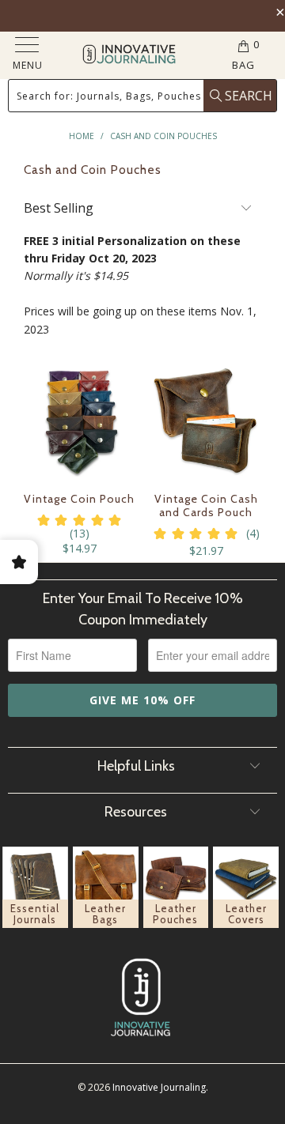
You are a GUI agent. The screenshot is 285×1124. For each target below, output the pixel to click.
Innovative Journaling (159, 1087)
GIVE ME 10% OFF (142, 699)
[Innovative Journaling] (128, 55)
